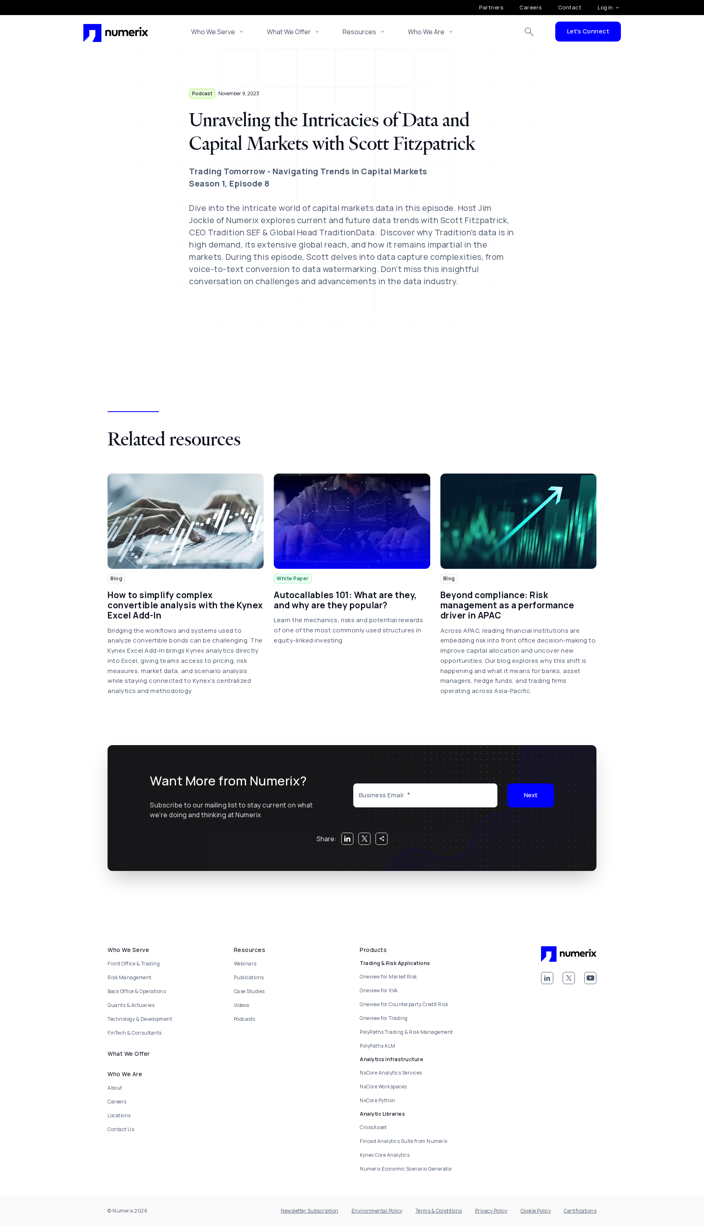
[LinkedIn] (547, 978)
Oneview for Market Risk (388, 976)
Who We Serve (213, 31)
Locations (119, 1115)
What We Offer (289, 31)
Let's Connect (588, 31)
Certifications (580, 1210)
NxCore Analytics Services (391, 1072)
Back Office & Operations (137, 991)
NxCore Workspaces (383, 1086)
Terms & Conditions (439, 1210)
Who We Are (426, 31)
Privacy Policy (491, 1210)
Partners (491, 7)
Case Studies (249, 991)
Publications (249, 977)
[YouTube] (590, 978)
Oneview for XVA (379, 990)
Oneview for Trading (384, 1018)
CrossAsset (373, 1127)
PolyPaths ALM (378, 1045)
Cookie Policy (536, 1210)
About (115, 1087)
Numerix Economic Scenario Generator (406, 1168)
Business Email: (382, 795)
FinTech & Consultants (135, 1032)
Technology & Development (140, 1018)
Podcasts (244, 1018)
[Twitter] (569, 978)
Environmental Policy (377, 1210)
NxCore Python (378, 1100)
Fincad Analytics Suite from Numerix (404, 1141)
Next (530, 795)
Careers (530, 7)
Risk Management (130, 977)
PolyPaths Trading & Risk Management (406, 1032)
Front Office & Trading (134, 963)
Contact (570, 7)
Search (529, 32)
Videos (241, 1005)
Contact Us (121, 1129)
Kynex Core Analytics (384, 1154)
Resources (359, 31)
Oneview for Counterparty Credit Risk (404, 1004)
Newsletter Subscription (310, 1210)
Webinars (245, 963)
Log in (605, 7)
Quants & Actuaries (131, 1005)
